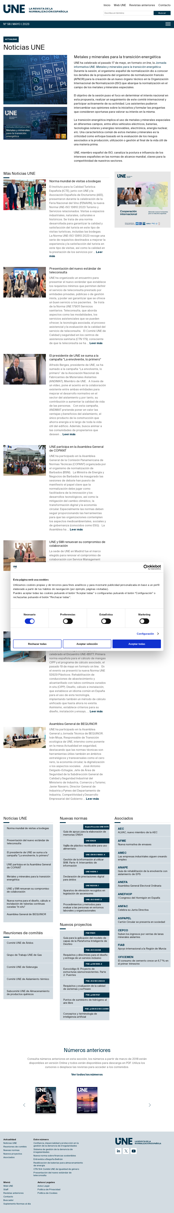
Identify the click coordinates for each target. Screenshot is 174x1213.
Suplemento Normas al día (17, 1204)
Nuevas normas (11, 1150)
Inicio (107, 5)
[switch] (68, 621)
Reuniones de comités (15, 1147)
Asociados (9, 1157)
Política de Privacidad (49, 1190)
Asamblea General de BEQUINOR (73, 724)
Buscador (8, 1200)
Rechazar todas (37, 643)
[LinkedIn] (118, 1151)
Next (150, 1105)
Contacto (164, 5)
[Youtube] (134, 1151)
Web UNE (120, 5)
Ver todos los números (87, 1074)
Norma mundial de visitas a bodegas (75, 181)
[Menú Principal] (168, 24)
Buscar (162, 13)
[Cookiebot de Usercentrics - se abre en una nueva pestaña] (146, 567)
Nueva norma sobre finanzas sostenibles (54, 1156)
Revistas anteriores (142, 5)
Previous (24, 1105)
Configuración (145, 633)
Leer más (96, 343)
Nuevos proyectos (12, 1154)
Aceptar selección (87, 643)
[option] (143, 200)
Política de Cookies (47, 1193)
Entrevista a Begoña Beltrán (48, 1159)
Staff (5, 1190)
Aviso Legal (43, 1186)
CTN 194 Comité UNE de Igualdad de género (56, 1169)
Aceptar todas (136, 643)
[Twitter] (126, 1151)
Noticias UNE (10, 1143)
